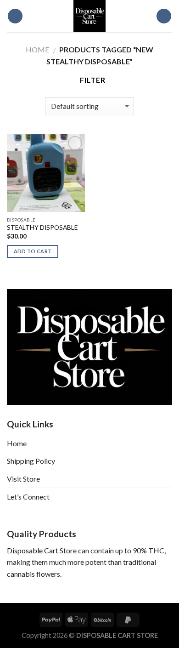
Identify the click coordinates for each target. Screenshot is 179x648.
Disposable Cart (32, 550)
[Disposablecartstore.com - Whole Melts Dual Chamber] (89, 16)
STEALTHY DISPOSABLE (42, 227)
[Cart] (164, 16)
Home (37, 49)
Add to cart (33, 251)
